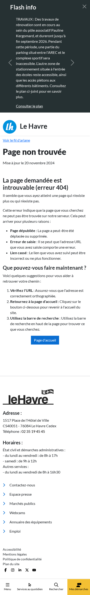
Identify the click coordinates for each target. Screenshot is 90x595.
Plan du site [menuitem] (11, 564)
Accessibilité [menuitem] (12, 549)
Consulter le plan (25, 106)
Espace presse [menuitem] (20, 494)
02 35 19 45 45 (33, 431)
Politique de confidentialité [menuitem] (22, 559)
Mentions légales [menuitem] (15, 554)
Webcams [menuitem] (17, 512)
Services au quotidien (30, 589)
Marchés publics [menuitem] (22, 503)
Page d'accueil (45, 340)
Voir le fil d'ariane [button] (16, 140)
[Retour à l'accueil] (45, 397)
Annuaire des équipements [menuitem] (30, 522)
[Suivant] (72, 62)
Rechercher (56, 589)
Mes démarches (78, 589)
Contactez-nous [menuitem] (22, 485)
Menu (7, 589)
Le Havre (32, 126)
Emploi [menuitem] (15, 531)
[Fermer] (84, 6)
